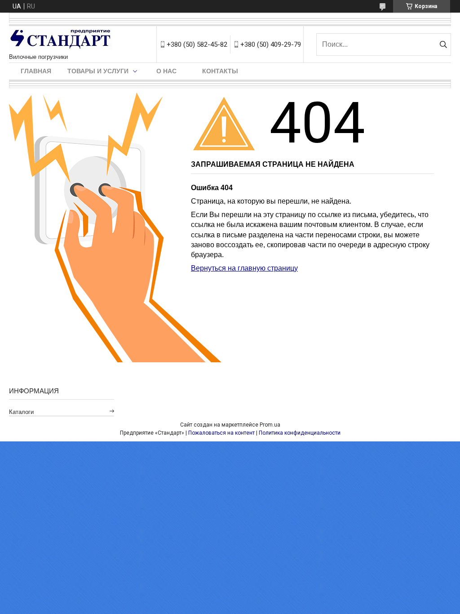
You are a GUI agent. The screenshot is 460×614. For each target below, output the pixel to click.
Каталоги (21, 412)
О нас (166, 71)
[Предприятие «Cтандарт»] (60, 39)
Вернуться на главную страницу (244, 268)
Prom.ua (270, 425)
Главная (36, 71)
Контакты (220, 71)
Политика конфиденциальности (300, 433)
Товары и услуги (97, 71)
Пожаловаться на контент (221, 433)
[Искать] (443, 44)
